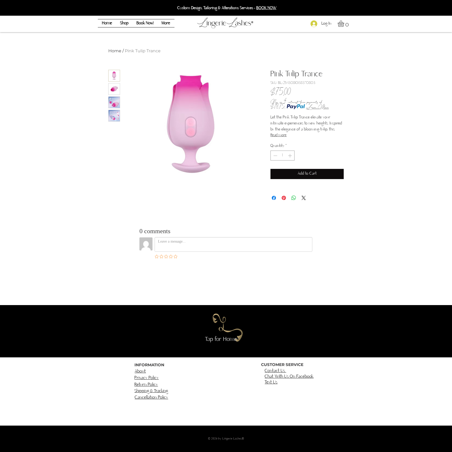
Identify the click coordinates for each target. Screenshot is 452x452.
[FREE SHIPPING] (229, 5)
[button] (345, 23)
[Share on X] (304, 198)
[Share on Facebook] (274, 198)
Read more (278, 135)
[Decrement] (274, 156)
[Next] (424, 7)
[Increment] (290, 156)
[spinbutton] (282, 156)
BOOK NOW (266, 8)
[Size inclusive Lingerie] (233, 5)
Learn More (317, 106)
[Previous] (28, 7)
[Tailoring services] (224, 5)
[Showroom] (218, 5)
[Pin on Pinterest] (284, 198)
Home (114, 50)
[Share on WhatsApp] (294, 198)
